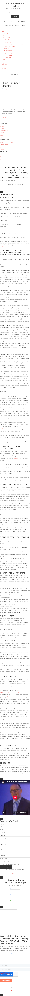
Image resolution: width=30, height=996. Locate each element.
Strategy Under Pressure (9, 46)
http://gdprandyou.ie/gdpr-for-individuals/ (10, 692)
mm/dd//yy (2, 852)
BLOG (1, 135)
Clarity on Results (8, 50)
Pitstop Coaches (8, 33)
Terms (1, 147)
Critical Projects (7, 42)
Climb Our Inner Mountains (11, 84)
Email (1, 829)
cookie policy (17, 458)
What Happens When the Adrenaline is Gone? (14, 44)
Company (2, 835)
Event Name (3, 847)
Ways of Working (8, 55)
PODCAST (4, 61)
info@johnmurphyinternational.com (15, 233)
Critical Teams (7, 41)
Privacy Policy (15, 873)
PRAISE (3, 59)
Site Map (2, 149)
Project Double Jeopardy (10, 53)
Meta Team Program (6, 57)
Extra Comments (4, 858)
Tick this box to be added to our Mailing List (11, 864)
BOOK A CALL (5, 68)
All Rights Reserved (4, 144)
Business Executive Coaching (15, 4)
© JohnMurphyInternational (6, 142)
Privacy (2, 146)
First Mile (6, 52)
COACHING (5, 35)
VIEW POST (4, 117)
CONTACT (4, 64)
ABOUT (3, 31)
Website (2, 841)
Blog (3, 62)
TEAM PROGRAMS (6, 37)
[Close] (1, 192)
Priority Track (7, 39)
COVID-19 (6, 48)
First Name (3, 824)
